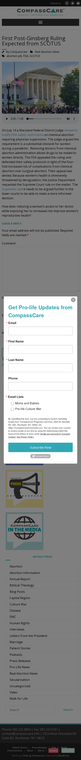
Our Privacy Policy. (25, 436)
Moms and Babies (27, 403)
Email (12, 322)
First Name (16, 341)
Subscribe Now (40, 447)
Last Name (16, 359)
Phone (13, 378)
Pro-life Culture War (28, 409)
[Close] (73, 300)
